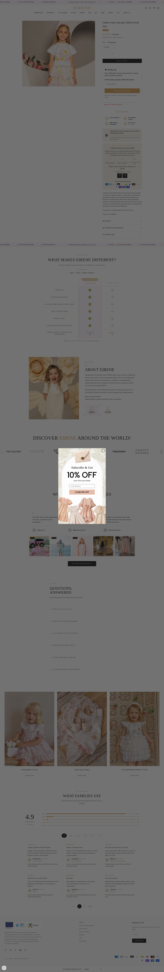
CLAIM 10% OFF (82, 492)
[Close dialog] (103, 450)
